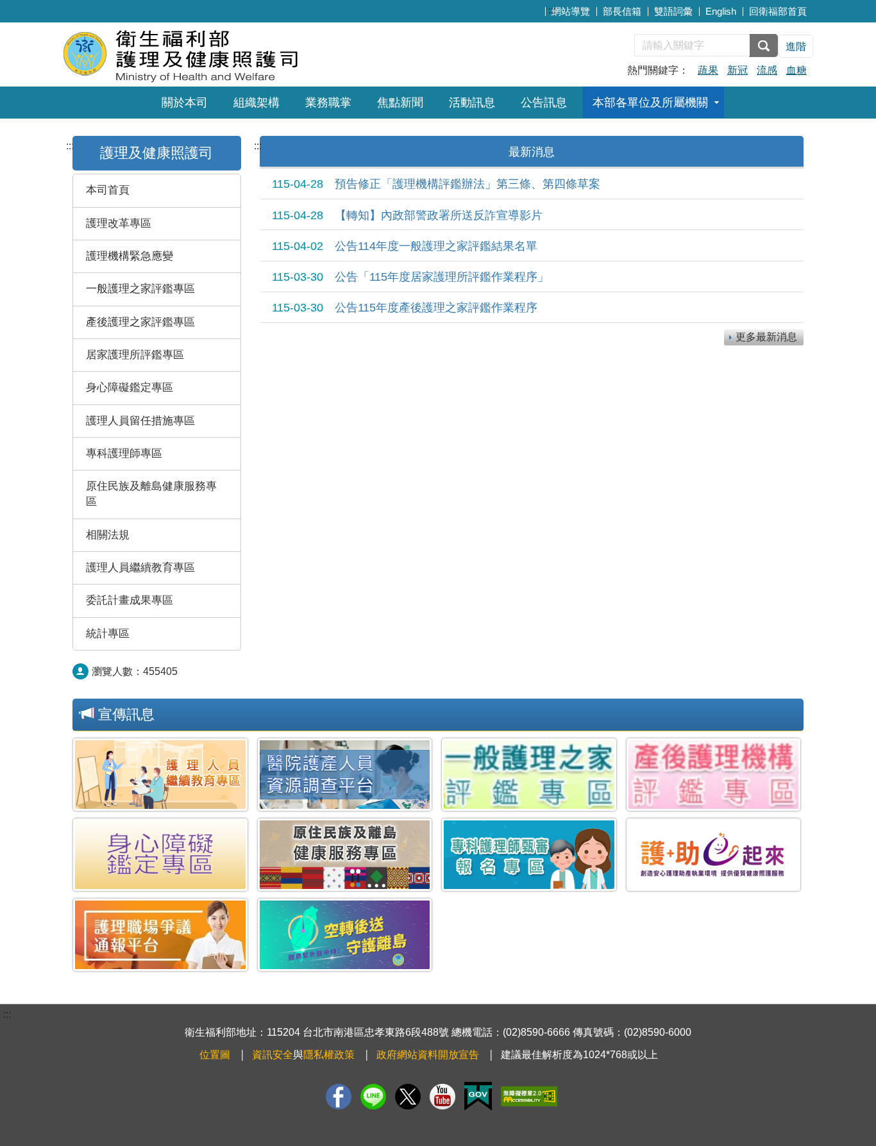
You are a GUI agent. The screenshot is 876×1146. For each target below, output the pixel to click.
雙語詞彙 (673, 11)
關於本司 (185, 102)
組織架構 (256, 102)
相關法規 (108, 535)
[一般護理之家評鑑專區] (529, 774)
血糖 (796, 70)
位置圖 (214, 1054)
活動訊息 (472, 102)
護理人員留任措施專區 (140, 421)
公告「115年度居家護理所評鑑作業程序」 (410, 276)
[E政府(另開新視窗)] (478, 1096)
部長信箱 (622, 11)
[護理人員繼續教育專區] (160, 774)
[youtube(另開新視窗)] (442, 1096)
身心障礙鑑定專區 (129, 387)
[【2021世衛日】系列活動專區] (345, 935)
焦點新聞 (400, 102)
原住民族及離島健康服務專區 (151, 494)
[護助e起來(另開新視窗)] (714, 855)
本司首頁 (108, 190)
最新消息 (532, 151)
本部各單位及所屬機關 (650, 102)
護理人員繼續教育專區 (140, 567)
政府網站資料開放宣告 (427, 1054)
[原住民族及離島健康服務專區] (345, 855)
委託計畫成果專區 (129, 600)
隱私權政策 (329, 1054)
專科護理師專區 (124, 453)
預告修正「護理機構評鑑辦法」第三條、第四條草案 (436, 184)
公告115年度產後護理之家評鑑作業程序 (404, 307)
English (720, 11)
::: (552, 9)
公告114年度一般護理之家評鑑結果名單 (404, 246)
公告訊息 (544, 102)
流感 (767, 70)
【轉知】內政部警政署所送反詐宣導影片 (407, 215)
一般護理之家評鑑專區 (140, 289)
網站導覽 (571, 11)
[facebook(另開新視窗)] (338, 1096)
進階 (796, 46)
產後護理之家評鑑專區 (140, 322)
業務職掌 (328, 102)
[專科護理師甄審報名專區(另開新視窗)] (529, 855)
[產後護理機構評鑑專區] (714, 774)
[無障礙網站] (529, 1096)
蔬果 (708, 70)
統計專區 (108, 633)
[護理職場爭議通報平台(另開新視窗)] (160, 935)
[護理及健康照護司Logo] (218, 53)
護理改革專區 (118, 223)
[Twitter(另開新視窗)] (408, 1096)
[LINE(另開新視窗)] (373, 1096)
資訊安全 (272, 1054)
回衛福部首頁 (778, 11)
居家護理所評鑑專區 (135, 355)
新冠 (737, 70)
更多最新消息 (766, 336)
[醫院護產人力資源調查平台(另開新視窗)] (345, 774)
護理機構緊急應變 (129, 256)
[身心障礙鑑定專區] (160, 855)
